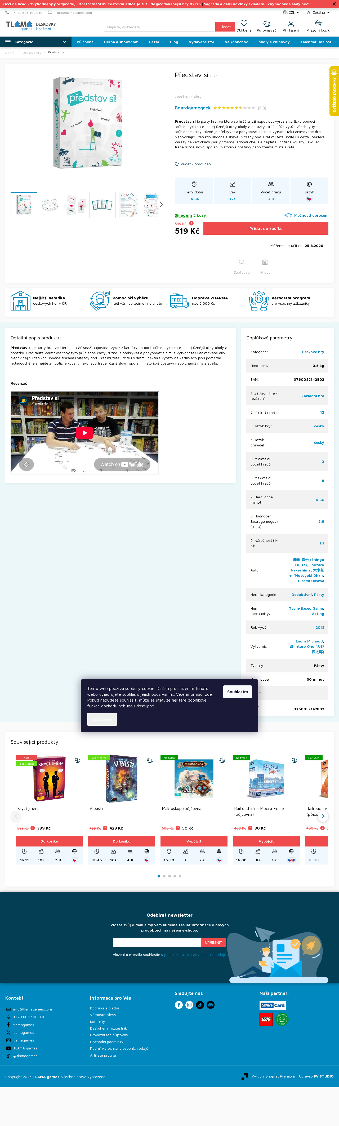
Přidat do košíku (266, 228)
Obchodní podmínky (106, 1041)
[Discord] (211, 1005)
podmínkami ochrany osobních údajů (195, 954)
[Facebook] (179, 1005)
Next (323, 816)
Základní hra (312, 395)
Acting (318, 613)
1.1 (321, 543)
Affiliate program (104, 1055)
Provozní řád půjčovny (109, 1034)
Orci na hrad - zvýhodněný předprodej (39, 4)
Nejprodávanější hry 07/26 (175, 4)
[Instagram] (189, 1005)
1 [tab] (159, 876)
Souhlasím (237, 691)
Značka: (188, 96)
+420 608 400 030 (29, 1016)
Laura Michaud (309, 641)
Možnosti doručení (311, 215)
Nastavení (102, 719)
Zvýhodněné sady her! (288, 4)
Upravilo (316, 1076)
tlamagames (23, 1024)
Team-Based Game (306, 608)
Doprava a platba (104, 1008)
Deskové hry (313, 351)
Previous (16, 816)
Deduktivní (302, 594)
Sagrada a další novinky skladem (234, 4)
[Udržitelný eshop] (282, 1019)
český (319, 426)
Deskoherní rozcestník (108, 1028)
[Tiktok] (200, 1005)
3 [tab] (169, 876)
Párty (319, 594)
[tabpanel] (49, 809)
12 (322, 412)
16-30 (319, 499)
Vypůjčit (194, 841)
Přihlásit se (213, 942)
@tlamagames (25, 1055)
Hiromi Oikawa (311, 580)
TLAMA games (25, 1048)
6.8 (321, 521)
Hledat (225, 26)
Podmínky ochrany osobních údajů (119, 1048)
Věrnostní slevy (103, 1014)
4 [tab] (175, 876)
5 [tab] (180, 876)
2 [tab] (164, 876)
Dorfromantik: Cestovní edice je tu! (113, 4)
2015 (320, 627)
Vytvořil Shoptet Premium (273, 1076)
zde (208, 694)
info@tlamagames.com (32, 1009)
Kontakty (97, 1021)
